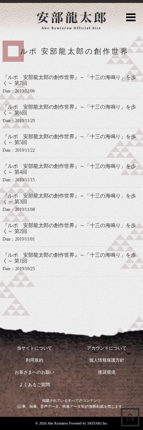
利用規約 (34, 360)
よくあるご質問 (34, 384)
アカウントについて (106, 348)
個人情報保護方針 (106, 360)
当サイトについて (34, 348)
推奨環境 (106, 372)
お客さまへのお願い (34, 372)
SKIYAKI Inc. (97, 423)
